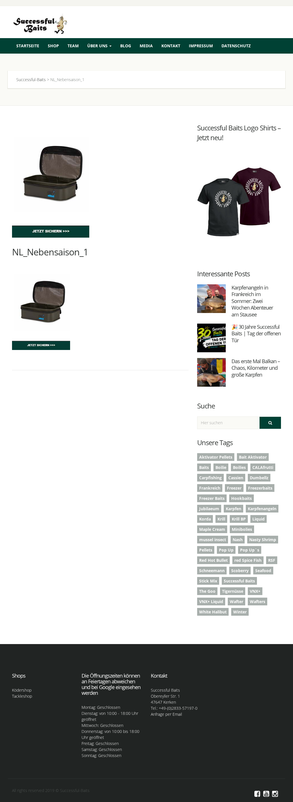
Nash (238, 539)
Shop (53, 45)
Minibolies (242, 529)
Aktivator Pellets (215, 457)
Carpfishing (210, 477)
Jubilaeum (209, 508)
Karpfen (233, 508)
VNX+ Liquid (211, 601)
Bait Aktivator (253, 457)
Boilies (239, 467)
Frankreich (209, 488)
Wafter (236, 601)
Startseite (27, 45)
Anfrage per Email (166, 714)
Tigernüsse (232, 591)
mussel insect (212, 539)
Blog (125, 45)
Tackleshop (22, 696)
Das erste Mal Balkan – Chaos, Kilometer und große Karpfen (255, 368)
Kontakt (170, 45)
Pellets (205, 550)
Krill (221, 519)
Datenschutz (236, 45)
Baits (204, 467)
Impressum (201, 45)
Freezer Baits (212, 498)
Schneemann (212, 570)
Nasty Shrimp (262, 539)
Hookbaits (241, 498)
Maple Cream (212, 529)
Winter (240, 612)
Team (73, 45)
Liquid (258, 519)
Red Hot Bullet (213, 560)
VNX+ (255, 591)
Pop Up (226, 550)
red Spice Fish (248, 560)
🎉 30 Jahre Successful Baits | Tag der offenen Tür (256, 333)
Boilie (220, 467)
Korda (205, 519)
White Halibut (213, 612)
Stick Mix (208, 581)
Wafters (257, 601)
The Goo (207, 591)
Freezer (234, 488)
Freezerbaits (260, 488)
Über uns (98, 45)
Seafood (263, 570)
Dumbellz (259, 477)
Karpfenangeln (262, 508)
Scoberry (240, 570)
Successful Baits (239, 581)
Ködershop (21, 690)
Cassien (235, 477)
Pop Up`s (249, 550)
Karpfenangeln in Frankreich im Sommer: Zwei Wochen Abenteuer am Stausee (252, 301)
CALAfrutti (262, 467)
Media (146, 45)
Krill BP (239, 519)
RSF (271, 560)
